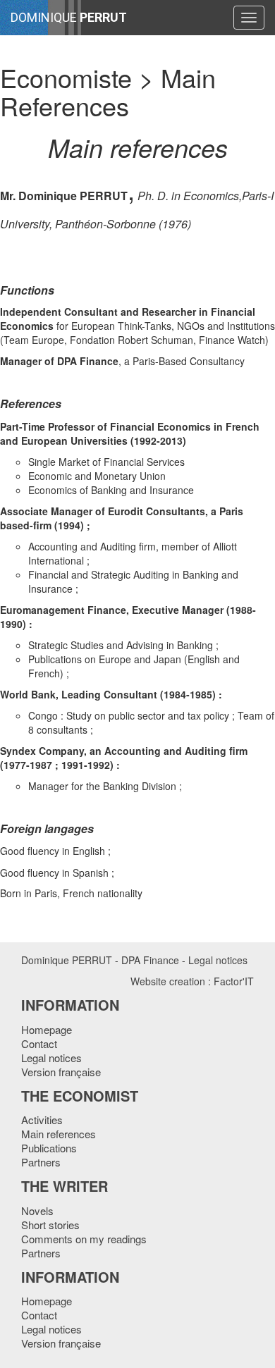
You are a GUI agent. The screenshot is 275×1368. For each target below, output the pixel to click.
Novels (37, 1210)
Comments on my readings (84, 1238)
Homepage (46, 1029)
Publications (49, 1147)
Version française (61, 1071)
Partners (41, 1161)
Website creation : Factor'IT (192, 981)
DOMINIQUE (69, 17)
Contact (39, 1043)
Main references (58, 1133)
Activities (42, 1119)
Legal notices (218, 960)
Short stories (50, 1224)
